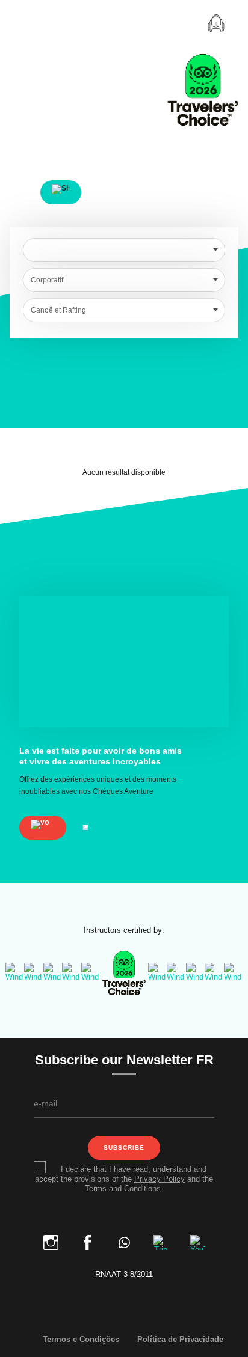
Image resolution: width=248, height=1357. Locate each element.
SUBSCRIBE (124, 1147)
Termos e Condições (81, 1339)
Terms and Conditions (123, 1188)
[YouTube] (198, 1240)
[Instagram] (52, 1240)
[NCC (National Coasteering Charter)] (195, 973)
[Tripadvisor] (124, 973)
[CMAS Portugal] (52, 973)
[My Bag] (216, 23)
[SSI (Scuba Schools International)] (71, 973)
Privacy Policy (159, 1178)
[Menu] (28, 23)
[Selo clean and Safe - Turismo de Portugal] (176, 973)
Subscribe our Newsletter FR (124, 1060)
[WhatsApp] (125, 1240)
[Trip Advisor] (162, 1240)
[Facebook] (88, 1240)
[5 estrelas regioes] (90, 973)
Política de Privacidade (180, 1339)
